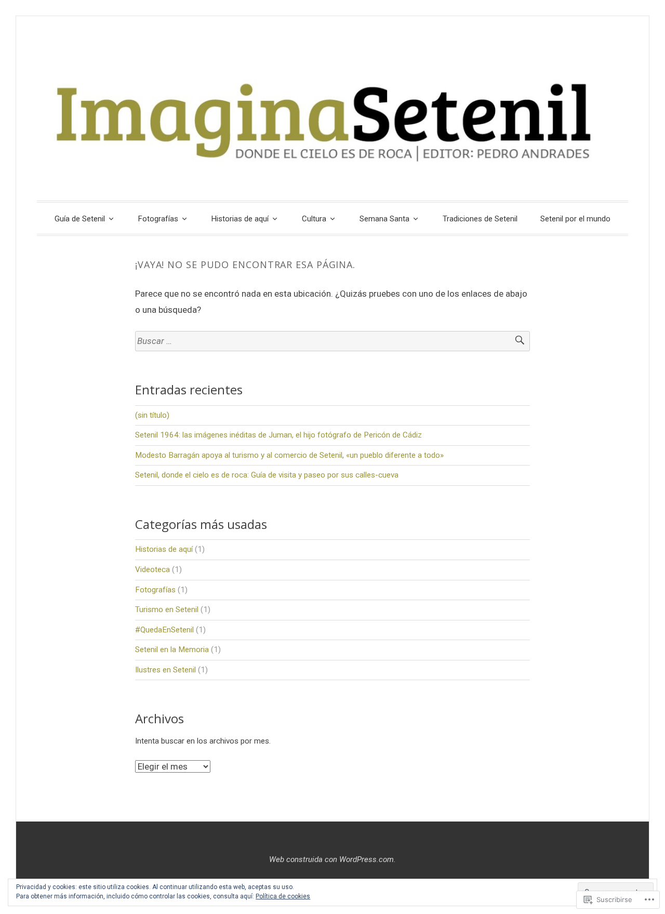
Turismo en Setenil (166, 609)
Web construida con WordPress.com (331, 859)
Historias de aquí (240, 218)
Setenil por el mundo (575, 218)
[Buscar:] (332, 341)
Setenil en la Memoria (172, 649)
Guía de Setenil (80, 218)
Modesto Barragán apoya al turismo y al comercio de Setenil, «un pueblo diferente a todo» (289, 455)
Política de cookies (283, 896)
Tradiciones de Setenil (480, 218)
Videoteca (152, 569)
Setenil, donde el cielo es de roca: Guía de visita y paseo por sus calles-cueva (266, 475)
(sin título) (152, 415)
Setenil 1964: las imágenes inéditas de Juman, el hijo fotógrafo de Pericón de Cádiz (278, 435)
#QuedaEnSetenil (164, 629)
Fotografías (158, 218)
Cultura (314, 218)
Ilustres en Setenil (165, 669)
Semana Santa (384, 218)
